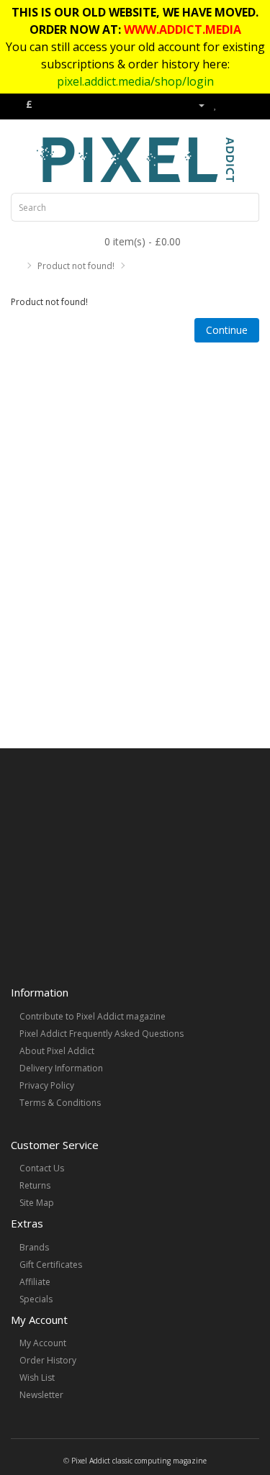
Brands (34, 1247)
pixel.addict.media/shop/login (135, 81)
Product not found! (75, 266)
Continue (227, 330)
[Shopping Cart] (231, 105)
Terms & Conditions (60, 1103)
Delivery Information (61, 1068)
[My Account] (195, 105)
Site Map (36, 1203)
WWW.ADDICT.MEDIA (182, 29)
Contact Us (41, 1168)
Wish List (37, 1377)
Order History (47, 1360)
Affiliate (34, 1282)
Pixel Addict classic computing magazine (139, 1461)
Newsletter (41, 1395)
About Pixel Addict (56, 1051)
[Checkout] (248, 105)
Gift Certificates (50, 1264)
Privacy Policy (46, 1085)
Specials (36, 1299)
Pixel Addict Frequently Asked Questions (101, 1033)
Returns (34, 1185)
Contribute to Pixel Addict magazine (92, 1016)
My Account (42, 1343)
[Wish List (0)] (215, 105)
